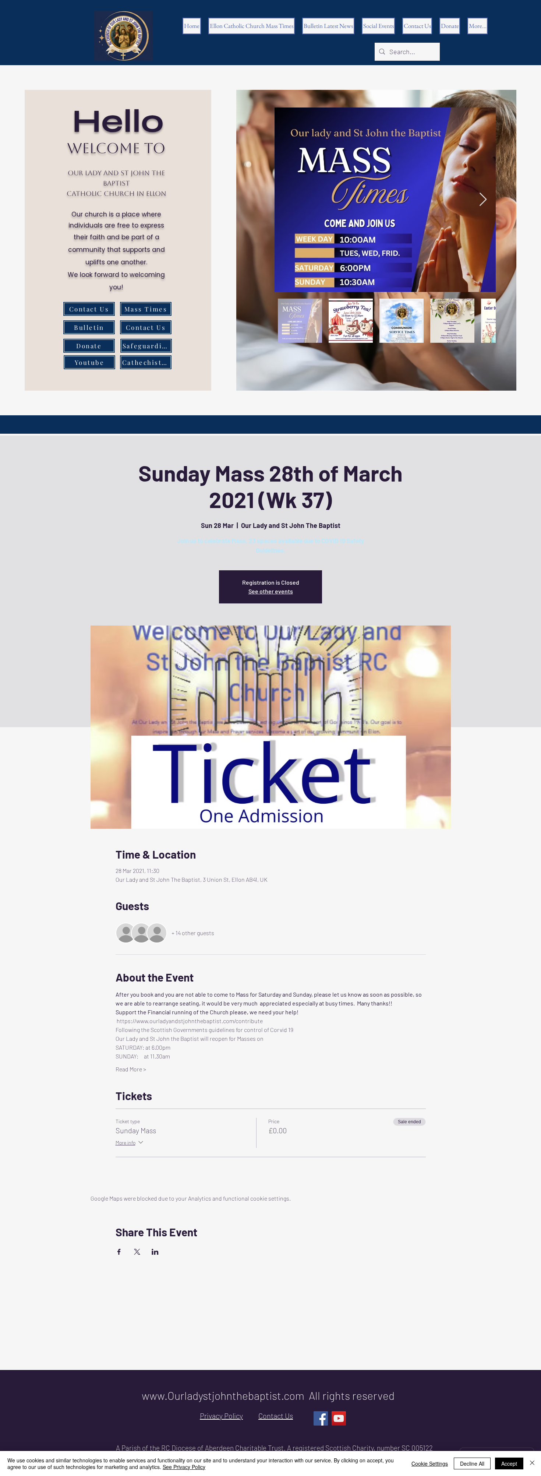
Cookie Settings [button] (429, 1463)
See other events (270, 591)
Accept (509, 1463)
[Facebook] (321, 1418)
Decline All (472, 1463)
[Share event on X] (137, 1252)
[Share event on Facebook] (119, 1252)
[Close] (532, 1463)
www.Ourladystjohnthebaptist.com (223, 1395)
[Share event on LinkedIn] (155, 1252)
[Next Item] (483, 200)
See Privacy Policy (184, 1466)
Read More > (131, 1068)
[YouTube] (339, 1418)
